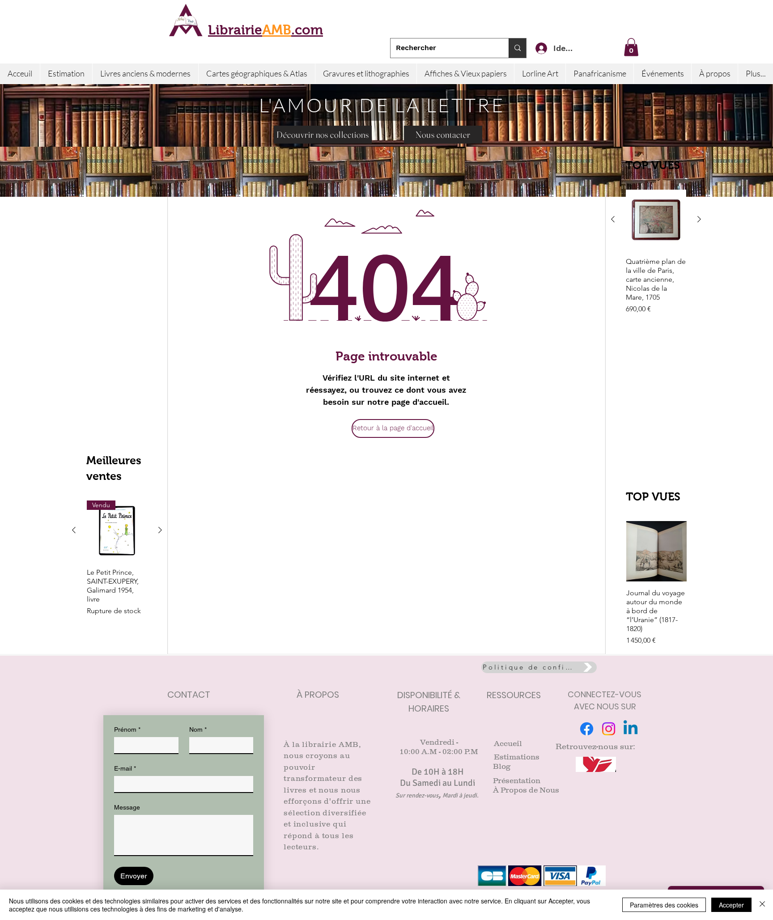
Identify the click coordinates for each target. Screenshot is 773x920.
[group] (656, 261)
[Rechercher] (517, 48)
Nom (198, 729)
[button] (631, 47)
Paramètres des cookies (664, 904)
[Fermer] (762, 905)
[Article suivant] (699, 219)
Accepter (731, 904)
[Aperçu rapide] (656, 220)
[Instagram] (608, 729)
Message (127, 807)
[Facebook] (586, 729)
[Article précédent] (612, 219)
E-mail (125, 768)
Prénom (127, 729)
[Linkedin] (630, 729)
